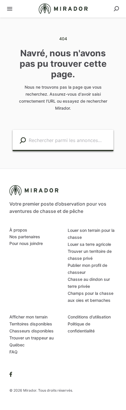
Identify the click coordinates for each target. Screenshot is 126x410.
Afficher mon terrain (28, 316)
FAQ (13, 351)
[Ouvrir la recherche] (116, 8)
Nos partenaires (24, 236)
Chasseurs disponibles (31, 330)
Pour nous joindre (26, 243)
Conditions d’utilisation (89, 316)
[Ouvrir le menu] (9, 8)
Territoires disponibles (30, 323)
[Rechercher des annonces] (23, 140)
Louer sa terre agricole (89, 244)
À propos (18, 229)
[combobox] (69, 140)
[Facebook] (10, 374)
